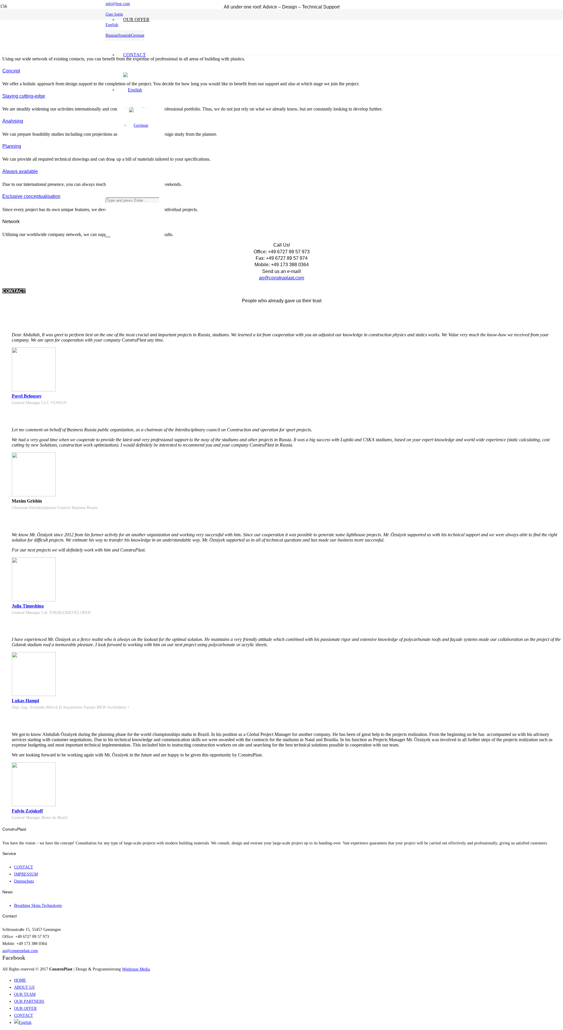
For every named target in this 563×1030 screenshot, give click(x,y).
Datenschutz (24, 881)
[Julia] (34, 599)
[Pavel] (34, 389)
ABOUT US (24, 987)
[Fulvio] (34, 804)
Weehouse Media (136, 969)
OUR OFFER (25, 1008)
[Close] (108, 237)
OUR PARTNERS (29, 1001)
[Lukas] (34, 694)
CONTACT (23, 867)
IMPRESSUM (26, 874)
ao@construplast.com (281, 277)
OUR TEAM (24, 994)
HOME (20, 980)
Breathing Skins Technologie (38, 905)
